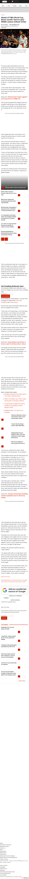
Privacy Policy (14, 302)
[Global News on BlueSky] (10, 841)
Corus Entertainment (5, 873)
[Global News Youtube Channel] (10, 789)
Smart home (3, 854)
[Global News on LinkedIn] (10, 810)
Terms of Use (3, 868)
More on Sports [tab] (5, 392)
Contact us (2, 848)
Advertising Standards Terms (7, 871)
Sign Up (4, 618)
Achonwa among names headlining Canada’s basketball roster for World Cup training (14, 495)
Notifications (3, 852)
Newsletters (3, 851)
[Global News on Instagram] (10, 800)
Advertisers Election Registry (7, 856)
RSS (1, 849)
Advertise (2, 870)
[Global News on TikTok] (10, 820)
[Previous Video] (2, 239)
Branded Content (4, 846)
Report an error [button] (15, 600)
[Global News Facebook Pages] (10, 769)
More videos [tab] (13, 392)
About (1, 843)
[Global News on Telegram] (10, 831)
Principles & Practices (5, 844)
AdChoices (26, 878)
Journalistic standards (15, 595)
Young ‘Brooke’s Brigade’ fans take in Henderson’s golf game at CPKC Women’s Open (14, 405)
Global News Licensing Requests (8, 857)
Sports (3, 14)
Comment (6, 598)
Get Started (5, 296)
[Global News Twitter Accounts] (10, 779)
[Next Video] (6, 239)
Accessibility (3, 875)
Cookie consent (4, 859)
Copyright (2, 867)
